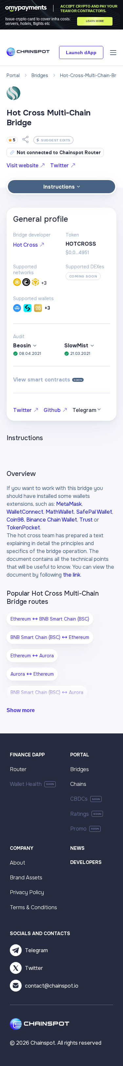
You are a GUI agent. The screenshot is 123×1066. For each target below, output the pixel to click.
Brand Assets (26, 877)
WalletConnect (25, 511)
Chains (78, 784)
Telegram (36, 950)
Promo (78, 828)
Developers (86, 862)
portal (13, 75)
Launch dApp (81, 52)
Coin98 (15, 519)
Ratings (79, 813)
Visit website (22, 165)
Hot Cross (25, 244)
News (77, 848)
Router (18, 769)
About (17, 862)
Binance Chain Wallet (51, 519)
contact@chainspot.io (51, 985)
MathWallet (60, 511)
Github (52, 410)
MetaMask (69, 504)
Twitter (59, 165)
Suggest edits (56, 140)
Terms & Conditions (33, 907)
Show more (21, 710)
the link (71, 574)
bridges (39, 75)
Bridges (79, 769)
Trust (85, 519)
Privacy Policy (27, 892)
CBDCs (79, 798)
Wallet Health (26, 784)
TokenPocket (23, 527)
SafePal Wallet (94, 511)
